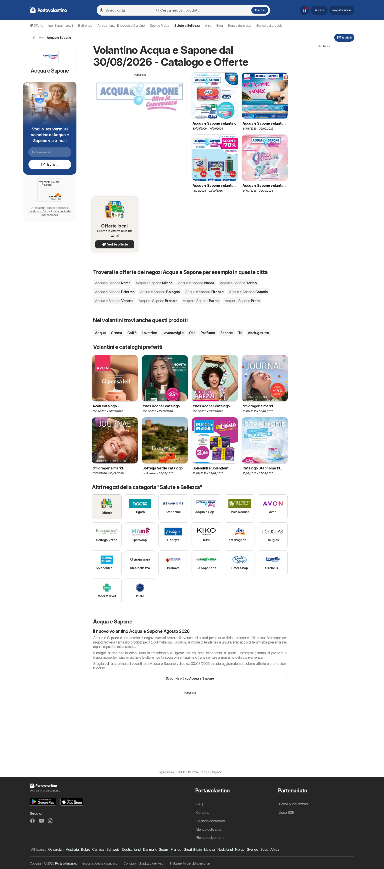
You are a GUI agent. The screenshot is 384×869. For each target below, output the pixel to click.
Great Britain (193, 849)
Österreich (56, 849)
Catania (248, 292)
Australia (72, 849)
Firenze (204, 292)
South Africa (269, 849)
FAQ (199, 804)
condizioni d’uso (38, 211)
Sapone (226, 333)
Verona (114, 300)
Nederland (225, 849)
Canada (98, 849)
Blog (219, 25)
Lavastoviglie (173, 333)
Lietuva (209, 849)
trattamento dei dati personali (56, 213)
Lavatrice (149, 333)
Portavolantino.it (65, 863)
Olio (192, 333)
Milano (154, 283)
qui (106, 663)
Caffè (131, 333)
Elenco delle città (239, 25)
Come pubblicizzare (294, 804)
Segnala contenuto (210, 821)
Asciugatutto (258, 333)
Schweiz (112, 849)
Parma (201, 300)
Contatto (203, 812)
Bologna (160, 292)
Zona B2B (286, 812)
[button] (43, 802)
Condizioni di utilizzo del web (143, 863)
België (85, 849)
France (176, 849)
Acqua (100, 333)
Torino (238, 283)
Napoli (196, 283)
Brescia (157, 300)
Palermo (115, 292)
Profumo (208, 333)
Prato (242, 300)
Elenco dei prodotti (269, 25)
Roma (112, 283)
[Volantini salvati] (304, 10)
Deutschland (131, 849)
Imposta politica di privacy (99, 863)
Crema (116, 333)
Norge (239, 849)
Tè (240, 333)
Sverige (252, 849)
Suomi (163, 849)
